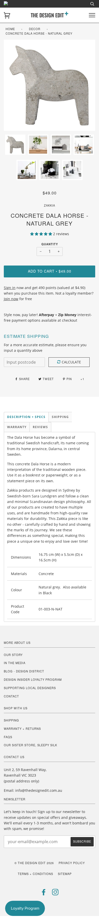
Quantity (49, 244)
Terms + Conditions (35, 874)
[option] (49, 85)
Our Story (13, 655)
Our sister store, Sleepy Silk (30, 745)
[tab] (26, 417)
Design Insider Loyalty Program (33, 679)
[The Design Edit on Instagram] (55, 893)
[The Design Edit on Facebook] (43, 893)
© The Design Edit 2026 (34, 863)
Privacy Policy (72, 863)
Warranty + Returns (22, 729)
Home (10, 29)
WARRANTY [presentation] (16, 427)
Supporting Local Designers (30, 688)
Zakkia (49, 205)
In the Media (14, 663)
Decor (34, 29)
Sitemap (65, 874)
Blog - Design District (24, 671)
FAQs (8, 737)
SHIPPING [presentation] (60, 417)
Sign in (9, 287)
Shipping (11, 720)
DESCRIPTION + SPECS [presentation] (26, 417)
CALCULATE (71, 362)
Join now (11, 298)
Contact (11, 696)
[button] (41, 233)
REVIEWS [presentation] (40, 427)
